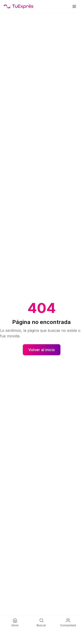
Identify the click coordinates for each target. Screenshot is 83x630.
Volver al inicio (41, 349)
